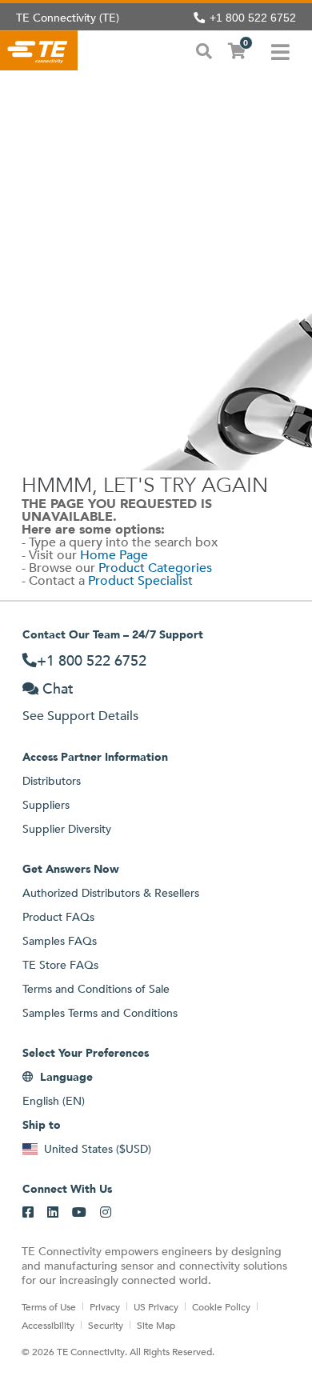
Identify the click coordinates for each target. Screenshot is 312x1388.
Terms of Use (49, 1306)
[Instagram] (105, 1213)
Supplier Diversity (66, 829)
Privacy (105, 1306)
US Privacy (156, 1306)
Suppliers (46, 805)
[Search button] (204, 49)
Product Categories (155, 567)
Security (105, 1324)
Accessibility (48, 1324)
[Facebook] (28, 1213)
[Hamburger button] (280, 50)
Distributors (51, 781)
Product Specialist (140, 580)
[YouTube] (79, 1213)
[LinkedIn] (52, 1213)
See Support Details (80, 715)
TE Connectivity (39, 50)
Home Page (114, 554)
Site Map (156, 1324)
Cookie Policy (221, 1306)
